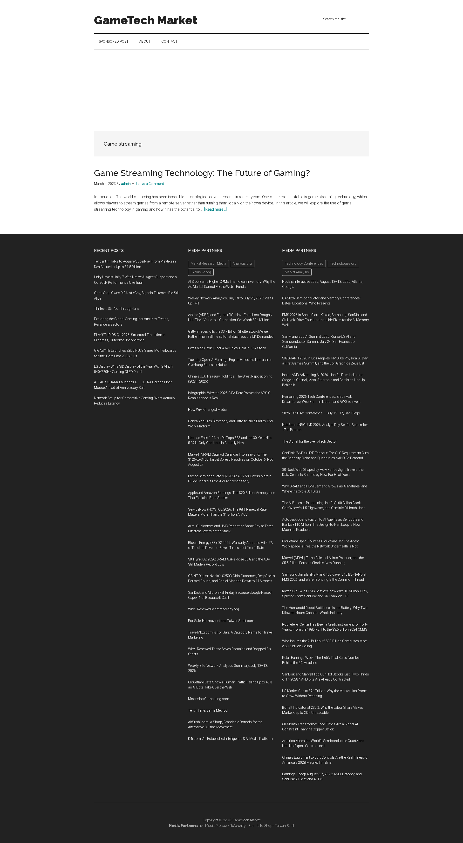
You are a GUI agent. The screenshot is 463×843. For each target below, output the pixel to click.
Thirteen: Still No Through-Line (116, 308)
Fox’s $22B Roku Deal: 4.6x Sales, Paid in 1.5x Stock (227, 348)
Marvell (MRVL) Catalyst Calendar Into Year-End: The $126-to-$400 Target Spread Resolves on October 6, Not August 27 (230, 459)
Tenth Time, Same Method (208, 710)
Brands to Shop (260, 826)
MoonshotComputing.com (208, 699)
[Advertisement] (231, 85)
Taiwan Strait (284, 826)
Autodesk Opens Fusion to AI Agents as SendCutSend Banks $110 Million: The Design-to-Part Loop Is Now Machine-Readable (322, 525)
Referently (238, 826)
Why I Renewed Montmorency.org (213, 609)
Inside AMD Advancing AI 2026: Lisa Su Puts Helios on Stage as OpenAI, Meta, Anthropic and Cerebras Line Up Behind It (323, 380)
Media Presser (216, 826)
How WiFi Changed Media (207, 409)
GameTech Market (145, 20)
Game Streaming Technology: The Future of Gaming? (202, 173)
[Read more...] (215, 209)
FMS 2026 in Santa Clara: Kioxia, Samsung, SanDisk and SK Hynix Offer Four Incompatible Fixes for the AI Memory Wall (325, 320)
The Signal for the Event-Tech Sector (309, 441)
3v (201, 826)
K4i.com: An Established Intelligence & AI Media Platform (230, 739)
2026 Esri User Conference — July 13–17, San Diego (321, 413)
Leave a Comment (150, 184)
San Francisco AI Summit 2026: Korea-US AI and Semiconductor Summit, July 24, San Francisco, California (318, 342)
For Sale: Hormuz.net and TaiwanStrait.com (221, 621)
